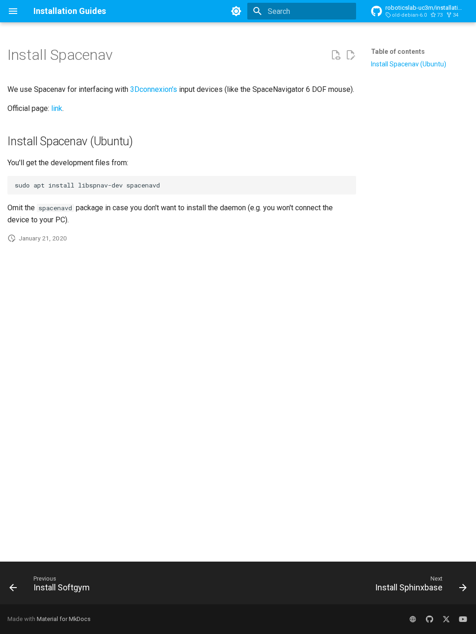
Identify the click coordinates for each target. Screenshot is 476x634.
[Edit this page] (350, 55)
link (56, 108)
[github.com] (429, 619)
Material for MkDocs (64, 618)
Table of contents (398, 51)
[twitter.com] (446, 619)
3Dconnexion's (153, 89)
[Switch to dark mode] (236, 11)
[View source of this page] (335, 55)
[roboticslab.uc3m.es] (412, 619)
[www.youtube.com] (463, 619)
